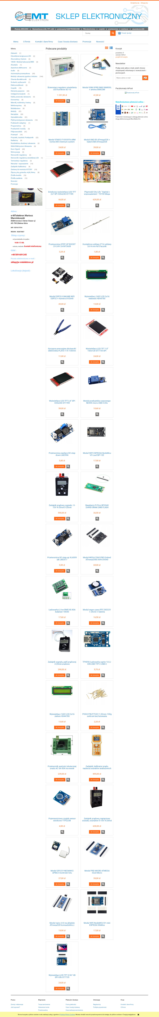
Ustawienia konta (43, 1007)
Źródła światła (16, 175)
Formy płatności (71, 1004)
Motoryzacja (15, 152)
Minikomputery (16, 105)
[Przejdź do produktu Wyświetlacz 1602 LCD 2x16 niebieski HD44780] (97, 278)
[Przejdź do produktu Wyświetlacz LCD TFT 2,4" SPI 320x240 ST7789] (62, 383)
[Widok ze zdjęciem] (106, 48)
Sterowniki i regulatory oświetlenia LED (25, 158)
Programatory (16, 126)
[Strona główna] (79, 17)
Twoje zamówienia (44, 1004)
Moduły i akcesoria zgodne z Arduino (24, 76)
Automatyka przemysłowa (20, 73)
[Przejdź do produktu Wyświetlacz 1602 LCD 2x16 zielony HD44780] (62, 696)
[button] (68, 101)
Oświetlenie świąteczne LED (21, 56)
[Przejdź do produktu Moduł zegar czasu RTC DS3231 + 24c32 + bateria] (97, 592)
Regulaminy (97, 1004)
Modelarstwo (15, 108)
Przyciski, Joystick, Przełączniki (22, 137)
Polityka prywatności (99, 1007)
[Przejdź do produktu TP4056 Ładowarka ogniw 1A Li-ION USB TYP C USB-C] (97, 644)
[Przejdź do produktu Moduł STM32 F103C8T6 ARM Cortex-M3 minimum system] (62, 122)
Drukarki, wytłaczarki (18, 82)
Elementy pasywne (17, 91)
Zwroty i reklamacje (17, 1004)
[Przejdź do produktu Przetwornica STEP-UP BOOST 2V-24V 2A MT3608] (62, 226)
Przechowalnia (43, 1010)
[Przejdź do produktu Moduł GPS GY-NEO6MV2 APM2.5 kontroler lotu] (62, 853)
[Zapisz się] (145, 77)
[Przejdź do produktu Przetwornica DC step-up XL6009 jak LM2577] (62, 539)
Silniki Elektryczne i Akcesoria (21, 146)
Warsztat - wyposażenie (19, 164)
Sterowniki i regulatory (19, 155)
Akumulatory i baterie (18, 59)
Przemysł (14, 134)
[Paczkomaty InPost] (132, 92)
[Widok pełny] (111, 48)
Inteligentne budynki (18, 94)
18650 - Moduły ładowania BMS (22, 62)
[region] (27, 197)
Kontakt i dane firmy (127, 1004)
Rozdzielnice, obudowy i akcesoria (23, 143)
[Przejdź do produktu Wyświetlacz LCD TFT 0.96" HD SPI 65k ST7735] (62, 957)
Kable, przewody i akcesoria (21, 97)
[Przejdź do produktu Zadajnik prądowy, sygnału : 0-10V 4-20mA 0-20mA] (62, 487)
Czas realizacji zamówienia (74, 1010)
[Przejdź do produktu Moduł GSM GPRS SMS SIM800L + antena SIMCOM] (97, 70)
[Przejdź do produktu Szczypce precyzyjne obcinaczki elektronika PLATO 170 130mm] (62, 331)
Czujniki (13, 88)
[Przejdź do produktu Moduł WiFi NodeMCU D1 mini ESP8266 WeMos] (97, 905)
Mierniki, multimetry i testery (21, 102)
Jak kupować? (15, 1007)
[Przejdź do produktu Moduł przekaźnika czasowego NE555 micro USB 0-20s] (97, 383)
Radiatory (14, 140)
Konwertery (15, 100)
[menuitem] (16, 41)
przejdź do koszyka (122, 57)
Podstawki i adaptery (18, 123)
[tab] (26, 204)
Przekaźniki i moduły (18, 129)
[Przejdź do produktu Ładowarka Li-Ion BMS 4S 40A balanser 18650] (62, 592)
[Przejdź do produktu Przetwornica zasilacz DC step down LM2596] (62, 435)
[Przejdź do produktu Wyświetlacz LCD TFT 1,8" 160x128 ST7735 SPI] (97, 331)
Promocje (14, 184)
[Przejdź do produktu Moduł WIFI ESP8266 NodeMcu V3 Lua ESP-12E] (97, 435)
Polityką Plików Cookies (67, 1014)
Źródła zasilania (16, 178)
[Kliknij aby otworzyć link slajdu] (27, 197)
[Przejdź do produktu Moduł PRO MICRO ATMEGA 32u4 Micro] (97, 853)
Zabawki (14, 53)
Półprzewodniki (16, 132)
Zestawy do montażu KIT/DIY (21, 169)
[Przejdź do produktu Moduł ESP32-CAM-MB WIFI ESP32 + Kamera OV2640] (62, 278)
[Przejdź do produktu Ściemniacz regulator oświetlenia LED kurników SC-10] (62, 70)
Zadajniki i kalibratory (18, 166)
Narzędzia (14, 114)
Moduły (13, 111)
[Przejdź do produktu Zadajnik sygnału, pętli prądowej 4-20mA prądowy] (62, 644)
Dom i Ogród (15, 149)
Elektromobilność (17, 85)
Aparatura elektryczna (19, 68)
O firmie (123, 1007)
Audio (13, 71)
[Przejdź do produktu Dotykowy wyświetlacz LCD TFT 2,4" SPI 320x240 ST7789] (62, 174)
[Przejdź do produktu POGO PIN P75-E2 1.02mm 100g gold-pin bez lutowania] (97, 696)
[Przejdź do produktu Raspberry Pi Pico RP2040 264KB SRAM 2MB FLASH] (97, 487)
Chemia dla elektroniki (19, 79)
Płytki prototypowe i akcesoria (22, 120)
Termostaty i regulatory (19, 161)
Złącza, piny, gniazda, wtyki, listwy (23, 172)
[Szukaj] (113, 33)
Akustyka (14, 65)
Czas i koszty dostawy (73, 1007)
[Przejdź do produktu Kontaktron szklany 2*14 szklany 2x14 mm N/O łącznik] (97, 226)
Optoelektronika (16, 117)
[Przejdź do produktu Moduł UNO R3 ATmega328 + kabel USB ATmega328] (97, 122)
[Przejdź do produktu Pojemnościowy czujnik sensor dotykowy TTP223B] (62, 800)
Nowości (14, 181)
